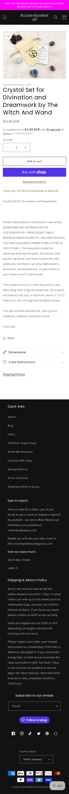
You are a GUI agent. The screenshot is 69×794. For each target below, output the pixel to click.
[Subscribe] (56, 706)
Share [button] (10, 338)
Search (12, 417)
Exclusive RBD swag (20, 460)
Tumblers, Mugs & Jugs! (22, 443)
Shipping (7, 133)
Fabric (11, 434)
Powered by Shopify (47, 786)
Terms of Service (18, 478)
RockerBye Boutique (20, 451)
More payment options (34, 181)
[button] (5, 17)
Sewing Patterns (18, 469)
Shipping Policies (14, 374)
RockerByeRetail (28, 786)
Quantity (7, 139)
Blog (10, 425)
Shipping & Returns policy (23, 486)
